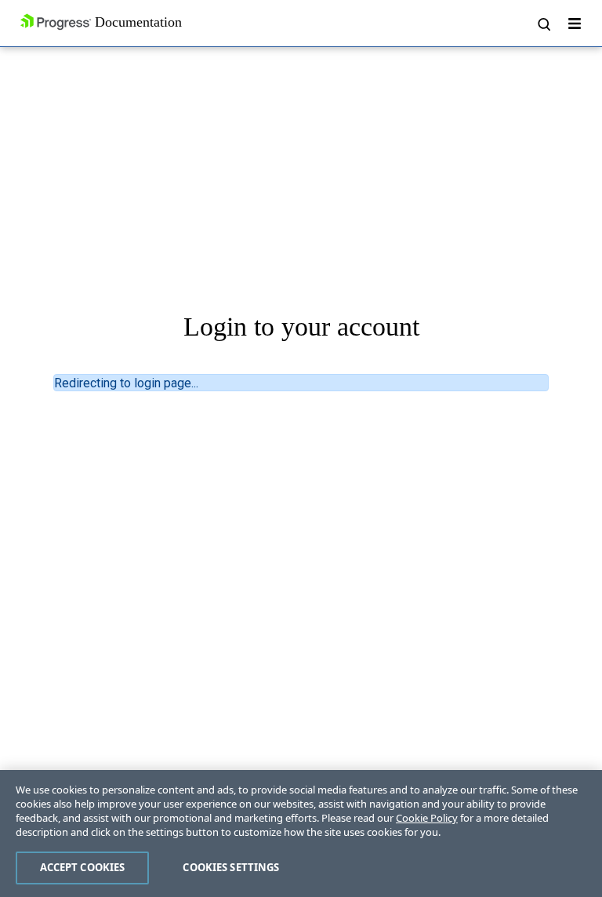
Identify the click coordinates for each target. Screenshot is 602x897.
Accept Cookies (82, 867)
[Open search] (543, 23)
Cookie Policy (427, 818)
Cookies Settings (231, 867)
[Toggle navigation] (574, 23)
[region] (301, 833)
